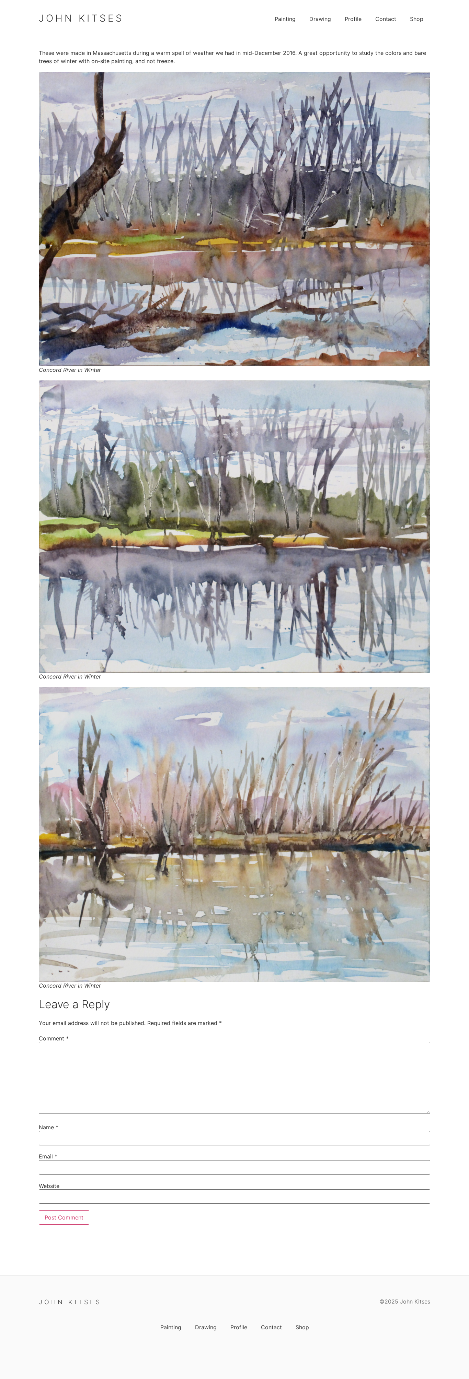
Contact (385, 18)
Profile (353, 18)
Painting (285, 18)
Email (48, 1156)
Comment (54, 1038)
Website (49, 1186)
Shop (416, 18)
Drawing (320, 18)
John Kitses (81, 18)
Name (48, 1127)
